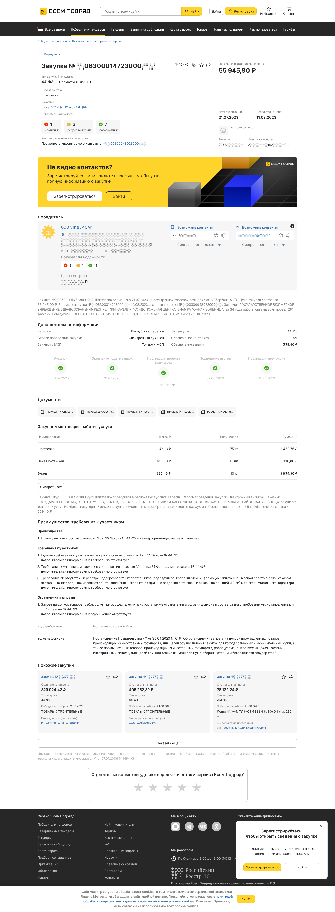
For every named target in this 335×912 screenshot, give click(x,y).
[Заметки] (194, 64)
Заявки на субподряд (54, 844)
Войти (216, 11)
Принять (245, 899)
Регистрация (244, 11)
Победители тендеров (55, 824)
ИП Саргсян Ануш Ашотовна (60, 722)
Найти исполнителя (119, 824)
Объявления (47, 871)
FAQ (107, 844)
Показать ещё (167, 743)
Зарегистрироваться (75, 196)
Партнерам (113, 871)
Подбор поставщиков (54, 857)
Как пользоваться (118, 838)
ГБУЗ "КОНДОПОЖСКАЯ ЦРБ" (65, 107)
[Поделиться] (208, 64)
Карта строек (48, 851)
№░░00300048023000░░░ (124, 143)
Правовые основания (121, 864)
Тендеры (45, 838)
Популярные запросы (121, 851)
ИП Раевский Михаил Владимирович (241, 727)
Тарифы (110, 831)
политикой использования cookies (167, 901)
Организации (48, 864)
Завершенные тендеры (56, 831)
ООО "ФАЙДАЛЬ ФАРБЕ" (145, 722)
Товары (43, 877)
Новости (110, 857)
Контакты (111, 877)
